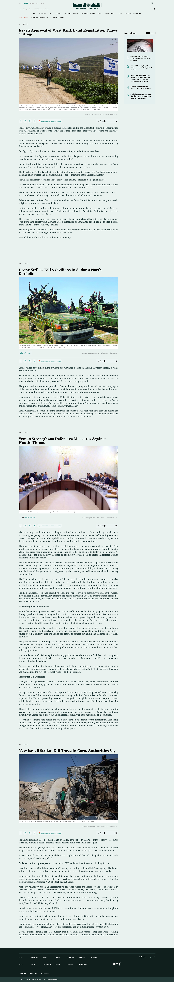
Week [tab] (152, 33)
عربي (20, 3)
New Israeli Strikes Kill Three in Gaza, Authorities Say (67, 751)
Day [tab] (148, 33)
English (26, 3)
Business (84, 13)
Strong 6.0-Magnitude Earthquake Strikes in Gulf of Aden (141, 58)
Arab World (42, 13)
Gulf (34, 13)
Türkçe (32, 3)
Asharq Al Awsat (25, 353)
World (51, 13)
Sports (100, 13)
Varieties (76, 13)
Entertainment (109, 13)
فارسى (42, 3)
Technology (137, 13)
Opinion (58, 13)
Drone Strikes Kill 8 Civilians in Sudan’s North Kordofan (50, 17)
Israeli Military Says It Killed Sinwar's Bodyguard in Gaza (141, 68)
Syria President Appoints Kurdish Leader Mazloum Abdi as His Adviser (140, 96)
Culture (92, 13)
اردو (37, 3)
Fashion (119, 13)
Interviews (67, 13)
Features (128, 13)
